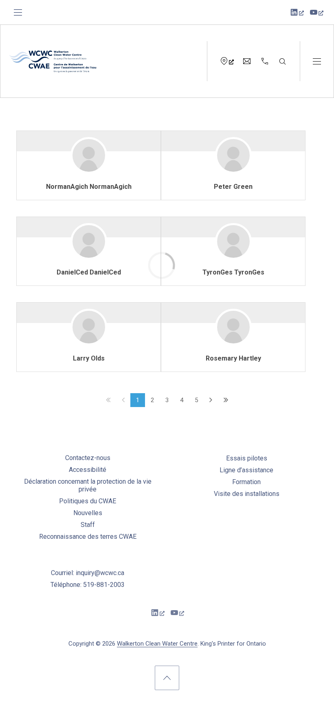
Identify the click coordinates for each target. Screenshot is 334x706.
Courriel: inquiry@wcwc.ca (87, 573)
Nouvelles (87, 513)
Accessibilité (87, 470)
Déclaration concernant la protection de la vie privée (88, 485)
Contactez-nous (87, 458)
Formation (246, 482)
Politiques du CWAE (87, 501)
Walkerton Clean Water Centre (157, 643)
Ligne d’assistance (246, 470)
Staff (88, 525)
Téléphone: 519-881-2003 (88, 585)
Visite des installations (246, 494)
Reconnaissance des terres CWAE (87, 536)
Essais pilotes (246, 458)
